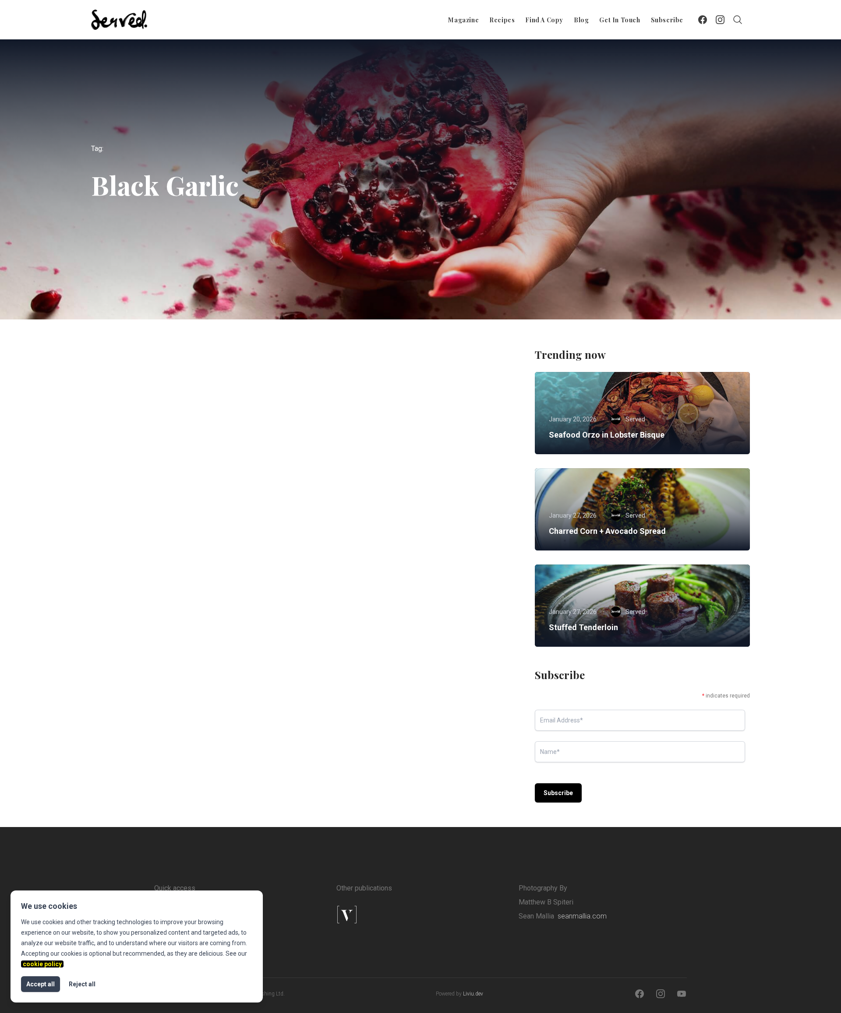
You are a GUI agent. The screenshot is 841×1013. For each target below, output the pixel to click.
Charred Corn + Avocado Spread (607, 531)
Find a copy (544, 20)
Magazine (463, 20)
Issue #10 (203, 511)
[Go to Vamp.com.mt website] (374, 914)
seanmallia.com (582, 916)
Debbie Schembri (158, 583)
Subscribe (667, 20)
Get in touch (619, 20)
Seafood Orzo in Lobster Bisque (606, 434)
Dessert (163, 511)
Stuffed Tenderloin (583, 627)
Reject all (82, 984)
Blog (581, 20)
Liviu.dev (473, 994)
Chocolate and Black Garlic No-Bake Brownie (192, 527)
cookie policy (42, 963)
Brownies (125, 511)
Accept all (40, 984)
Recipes (502, 20)
